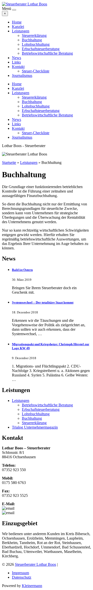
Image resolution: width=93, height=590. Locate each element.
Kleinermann (32, 586)
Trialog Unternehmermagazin (35, 427)
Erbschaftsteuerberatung (41, 49)
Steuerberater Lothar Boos (35, 564)
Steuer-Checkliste (35, 71)
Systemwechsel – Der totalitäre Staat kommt (42, 302)
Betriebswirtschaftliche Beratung (47, 53)
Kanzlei (18, 26)
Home (17, 22)
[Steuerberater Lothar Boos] (24, 4)
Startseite (9, 162)
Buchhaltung (32, 40)
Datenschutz (21, 577)
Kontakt (18, 67)
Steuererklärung (34, 35)
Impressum (20, 573)
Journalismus (22, 75)
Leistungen (20, 31)
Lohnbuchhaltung (36, 44)
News (16, 58)
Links (16, 62)
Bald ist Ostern (22, 270)
